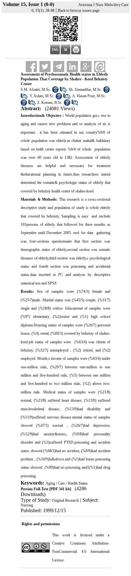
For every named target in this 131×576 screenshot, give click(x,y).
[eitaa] (99, 66)
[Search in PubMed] (63, 91)
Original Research (65, 500)
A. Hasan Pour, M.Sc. (89, 96)
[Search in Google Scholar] (55, 91)
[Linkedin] (72, 66)
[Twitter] (45, 66)
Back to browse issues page (79, 10)
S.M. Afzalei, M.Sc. (36, 89)
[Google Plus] (86, 66)
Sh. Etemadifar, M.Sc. (85, 89)
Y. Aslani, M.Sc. (42, 96)
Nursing (27, 505)
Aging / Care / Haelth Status (66, 483)
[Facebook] (31, 66)
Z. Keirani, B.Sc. (50, 102)
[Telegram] (58, 66)
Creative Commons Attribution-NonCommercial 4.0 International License (80, 551)
